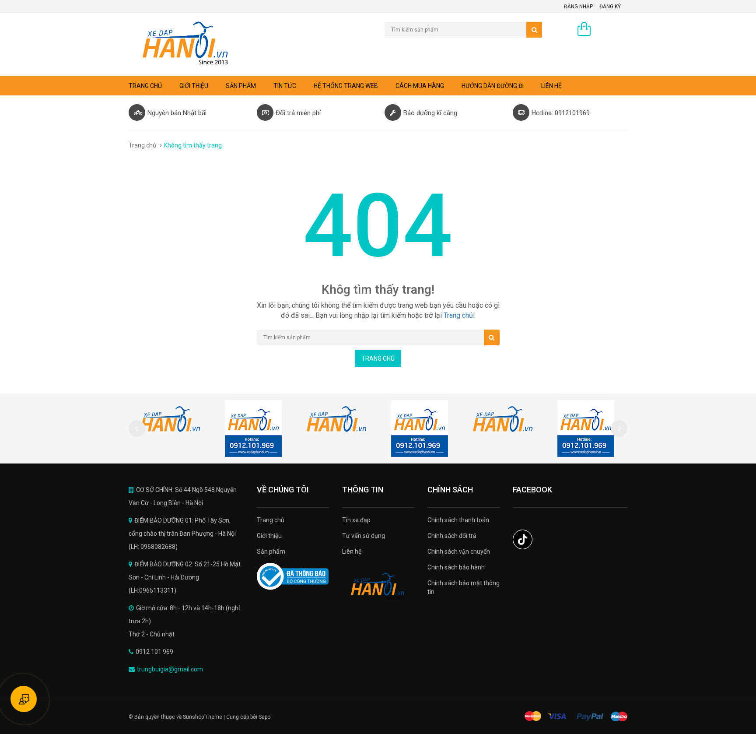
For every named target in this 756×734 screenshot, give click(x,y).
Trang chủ (145, 85)
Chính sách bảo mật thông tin (463, 587)
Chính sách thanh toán (458, 519)
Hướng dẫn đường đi (493, 85)
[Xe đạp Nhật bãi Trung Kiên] (378, 586)
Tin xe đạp (356, 519)
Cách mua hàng (420, 85)
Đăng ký (610, 7)
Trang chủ (270, 519)
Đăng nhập (578, 7)
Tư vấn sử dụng (363, 535)
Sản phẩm (241, 85)
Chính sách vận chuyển (458, 551)
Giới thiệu (193, 85)
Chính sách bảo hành (456, 567)
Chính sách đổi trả (451, 535)
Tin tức (284, 85)
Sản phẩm (271, 551)
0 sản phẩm (611, 29)
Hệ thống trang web (346, 85)
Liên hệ (551, 85)
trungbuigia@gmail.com (170, 669)
